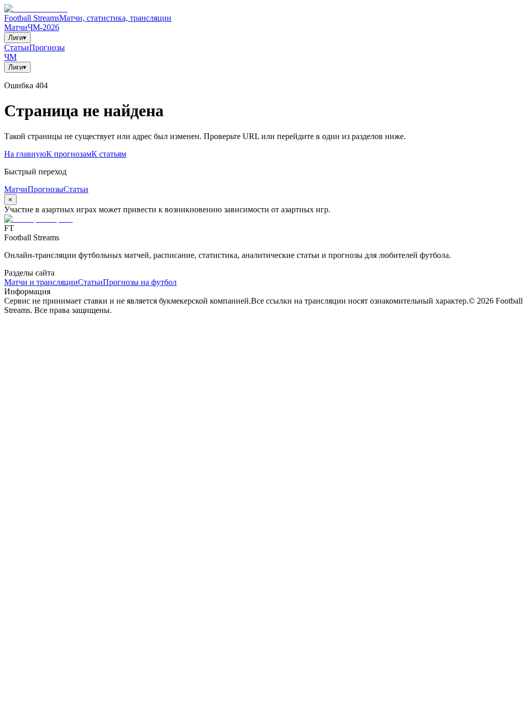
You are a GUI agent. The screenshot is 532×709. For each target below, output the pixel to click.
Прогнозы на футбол (140, 282)
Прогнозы (47, 47)
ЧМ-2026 (43, 27)
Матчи (16, 27)
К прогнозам (68, 153)
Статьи (16, 47)
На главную (25, 153)
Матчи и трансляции (41, 282)
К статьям (108, 153)
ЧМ (10, 56)
